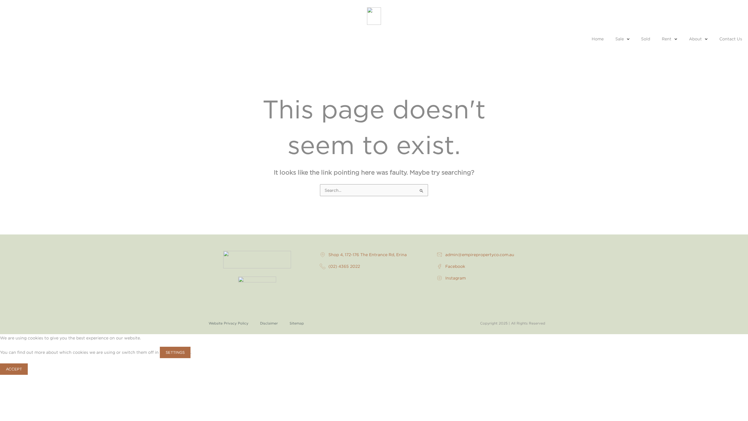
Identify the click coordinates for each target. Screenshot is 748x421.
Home (598, 39)
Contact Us (730, 39)
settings (175, 352)
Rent (666, 39)
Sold (645, 39)
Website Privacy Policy (228, 323)
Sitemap (297, 323)
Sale (619, 39)
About (695, 39)
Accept (14, 369)
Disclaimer (269, 323)
